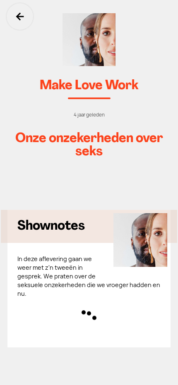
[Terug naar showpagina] (89, 39)
